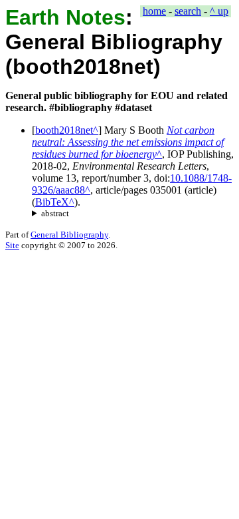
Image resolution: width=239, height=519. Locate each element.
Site (12, 245)
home (154, 11)
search (188, 11)
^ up (219, 11)
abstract (55, 213)
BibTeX (52, 202)
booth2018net (64, 130)
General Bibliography (69, 235)
